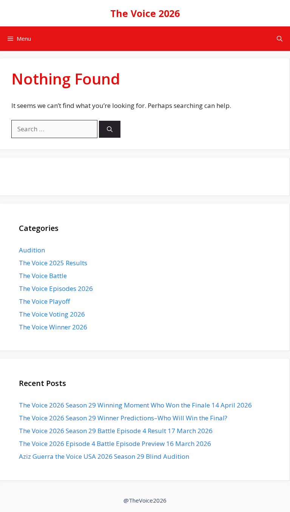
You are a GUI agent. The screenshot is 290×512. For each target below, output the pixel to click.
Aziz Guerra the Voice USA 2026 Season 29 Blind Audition (104, 456)
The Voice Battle (43, 275)
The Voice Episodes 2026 (56, 288)
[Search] (109, 129)
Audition (32, 250)
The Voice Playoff (44, 301)
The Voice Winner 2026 (53, 327)
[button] (279, 38)
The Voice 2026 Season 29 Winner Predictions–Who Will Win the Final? (123, 418)
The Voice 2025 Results (53, 262)
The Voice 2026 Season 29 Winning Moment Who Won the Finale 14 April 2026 (135, 405)
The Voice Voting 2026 (52, 314)
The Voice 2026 (145, 13)
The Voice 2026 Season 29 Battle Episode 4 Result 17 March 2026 (116, 430)
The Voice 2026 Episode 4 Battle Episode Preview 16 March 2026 (115, 443)
